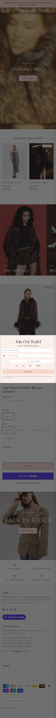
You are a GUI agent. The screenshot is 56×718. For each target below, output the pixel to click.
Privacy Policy (6, 377)
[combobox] (5, 355)
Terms (12, 377)
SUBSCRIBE (28, 371)
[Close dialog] (54, 337)
